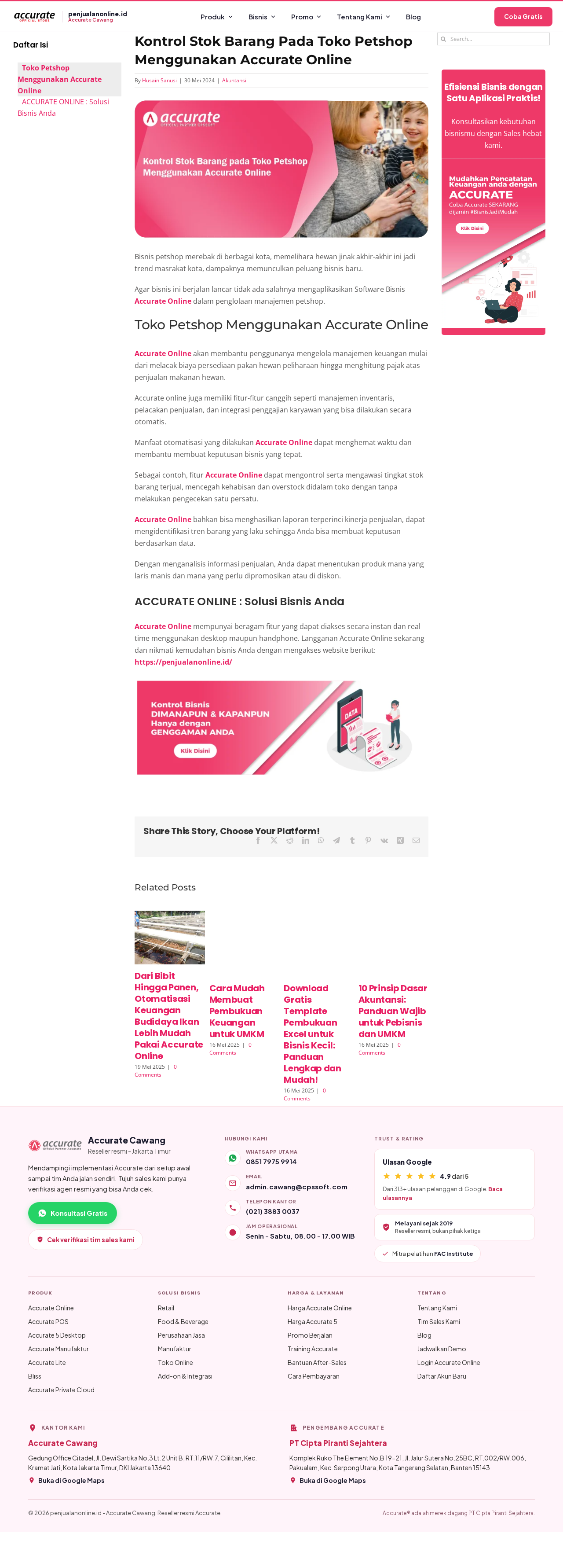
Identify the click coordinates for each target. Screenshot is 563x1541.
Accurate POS (48, 1321)
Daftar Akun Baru (441, 1376)
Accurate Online (51, 1308)
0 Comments (156, 1070)
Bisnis (258, 16)
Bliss (34, 1376)
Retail (166, 1308)
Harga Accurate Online (320, 1308)
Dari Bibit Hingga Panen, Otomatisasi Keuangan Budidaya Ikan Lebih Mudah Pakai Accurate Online (169, 1016)
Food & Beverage (183, 1321)
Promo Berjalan (310, 1335)
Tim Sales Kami (438, 1321)
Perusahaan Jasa (181, 1335)
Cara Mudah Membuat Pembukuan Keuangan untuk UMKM (237, 1011)
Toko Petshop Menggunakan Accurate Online (60, 79)
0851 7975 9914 (271, 1161)
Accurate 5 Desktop (57, 1335)
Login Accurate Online (448, 1362)
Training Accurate (313, 1349)
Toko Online (175, 1362)
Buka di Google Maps (71, 1480)
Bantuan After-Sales (317, 1362)
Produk (213, 16)
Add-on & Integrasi (185, 1376)
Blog (413, 16)
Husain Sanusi (159, 80)
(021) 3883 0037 (273, 1211)
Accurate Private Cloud (61, 1390)
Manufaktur (174, 1349)
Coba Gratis (523, 16)
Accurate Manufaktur (58, 1349)
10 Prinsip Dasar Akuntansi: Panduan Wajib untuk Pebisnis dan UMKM (393, 1011)
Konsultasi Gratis (79, 1213)
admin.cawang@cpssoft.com (296, 1186)
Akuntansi (234, 80)
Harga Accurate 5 (312, 1321)
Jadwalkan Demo (441, 1349)
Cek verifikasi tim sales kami (91, 1239)
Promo (302, 16)
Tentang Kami (359, 16)
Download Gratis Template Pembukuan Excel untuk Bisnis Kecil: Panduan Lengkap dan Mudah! (312, 1034)
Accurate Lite (47, 1362)
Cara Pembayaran (314, 1376)
